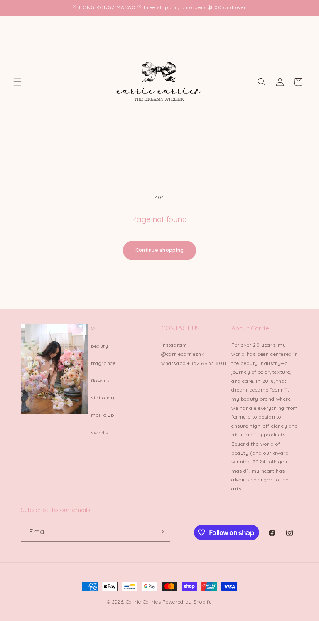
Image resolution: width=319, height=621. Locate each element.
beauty (99, 346)
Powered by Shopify (187, 602)
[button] (17, 82)
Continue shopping (159, 250)
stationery (103, 397)
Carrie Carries (143, 602)
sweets (99, 432)
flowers (100, 380)
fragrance (103, 363)
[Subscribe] (161, 532)
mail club (102, 415)
